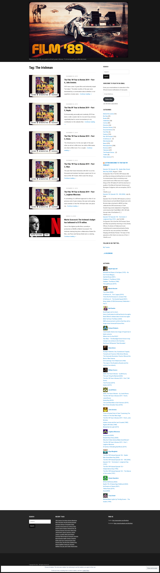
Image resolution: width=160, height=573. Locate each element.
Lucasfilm (62, 534)
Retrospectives (43, 95)
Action (66, 520)
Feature (33, 95)
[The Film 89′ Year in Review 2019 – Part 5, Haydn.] (45, 113)
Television (54, 95)
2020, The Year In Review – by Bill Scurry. (115, 374)
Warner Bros (74, 546)
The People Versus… (109, 152)
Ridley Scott (58, 540)
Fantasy (65, 528)
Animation (61, 522)
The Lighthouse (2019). (110, 284)
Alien (56, 522)
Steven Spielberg (59, 544)
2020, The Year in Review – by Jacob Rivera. (116, 393)
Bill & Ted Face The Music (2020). (112, 319)
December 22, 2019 (72, 104)
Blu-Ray (105, 116)
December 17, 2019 (72, 132)
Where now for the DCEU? (110, 336)
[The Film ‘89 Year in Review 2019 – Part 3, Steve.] (45, 142)
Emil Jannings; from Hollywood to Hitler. (114, 360)
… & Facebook (107, 253)
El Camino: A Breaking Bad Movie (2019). (115, 447)
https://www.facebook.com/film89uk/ (123, 523)
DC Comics (70, 526)
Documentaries (107, 129)
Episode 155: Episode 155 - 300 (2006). (114, 194)
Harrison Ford (63, 530)
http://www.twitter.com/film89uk (120, 520)
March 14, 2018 (71, 216)
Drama (61, 528)
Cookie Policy (85, 570)
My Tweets (106, 247)
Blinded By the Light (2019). (111, 427)
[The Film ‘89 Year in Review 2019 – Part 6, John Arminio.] (45, 86)
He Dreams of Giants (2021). (111, 486)
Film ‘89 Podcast (108, 136)
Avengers (57, 524)
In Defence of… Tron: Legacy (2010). (113, 294)
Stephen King (73, 542)
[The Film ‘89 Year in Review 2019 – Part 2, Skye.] (45, 170)
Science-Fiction (69, 540)
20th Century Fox (59, 520)
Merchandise (107, 141)
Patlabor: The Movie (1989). (111, 281)
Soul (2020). (106, 491)
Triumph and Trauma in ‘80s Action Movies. (115, 354)
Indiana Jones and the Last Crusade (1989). (115, 422)
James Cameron (66, 532)
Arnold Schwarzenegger (70, 522)
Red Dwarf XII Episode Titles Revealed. (114, 343)
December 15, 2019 (72, 160)
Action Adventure (72, 520)
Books (105, 118)
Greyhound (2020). (108, 435)
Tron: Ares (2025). (108, 292)
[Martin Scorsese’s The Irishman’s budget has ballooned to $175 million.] (45, 226)
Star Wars (67, 542)
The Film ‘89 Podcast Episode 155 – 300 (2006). (117, 459)
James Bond (58, 532)
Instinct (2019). (107, 385)
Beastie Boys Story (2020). (111, 437)
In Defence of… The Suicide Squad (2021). (115, 299)
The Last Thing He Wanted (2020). (113, 376)
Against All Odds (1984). (110, 424)
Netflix (64, 538)
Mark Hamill (68, 534)
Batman (63, 524)
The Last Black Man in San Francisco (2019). (116, 402)
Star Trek (62, 542)
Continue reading (86, 94)
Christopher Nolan (69, 524)
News (47, 234)
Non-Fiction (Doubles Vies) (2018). (113, 405)
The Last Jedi (63, 546)
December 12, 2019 (72, 188)
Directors (105, 125)
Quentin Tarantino (71, 538)
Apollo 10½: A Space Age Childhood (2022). (115, 484)
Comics (105, 123)
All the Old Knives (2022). (110, 482)
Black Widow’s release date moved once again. (116, 316)
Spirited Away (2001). (109, 277)
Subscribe (108, 99)
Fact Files (106, 132)
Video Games (107, 157)
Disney (57, 528)
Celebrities (106, 120)
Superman (66, 544)
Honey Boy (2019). (108, 400)
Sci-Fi (63, 540)
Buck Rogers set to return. (110, 312)
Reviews (105, 148)
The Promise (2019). (109, 383)
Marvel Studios (59, 538)
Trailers (105, 154)
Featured (69, 528)
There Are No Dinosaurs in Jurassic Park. (115, 297)
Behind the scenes (36, 234)
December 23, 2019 (72, 76)
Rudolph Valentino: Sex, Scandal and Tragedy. (116, 351)
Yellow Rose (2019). (109, 488)
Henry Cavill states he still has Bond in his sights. (117, 314)
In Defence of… (107, 139)
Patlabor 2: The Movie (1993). (111, 279)
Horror (68, 530)
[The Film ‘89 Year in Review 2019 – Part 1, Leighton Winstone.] (45, 198)
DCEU (74, 526)
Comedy (57, 526)
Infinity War (73, 530)
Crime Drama (63, 526)
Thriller (69, 546)
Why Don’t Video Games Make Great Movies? (116, 440)
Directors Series (107, 127)
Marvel (62, 536)
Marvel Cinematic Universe (71, 536)
